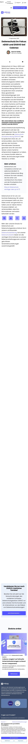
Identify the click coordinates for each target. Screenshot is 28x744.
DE (3, 2)
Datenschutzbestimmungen (19, 722)
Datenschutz (15, 655)
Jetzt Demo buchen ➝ (14, 613)
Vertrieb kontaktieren (10, 2)
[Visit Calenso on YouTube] (22, 61)
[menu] (11, 8)
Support (18, 2)
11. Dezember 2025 (6, 655)
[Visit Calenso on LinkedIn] (9, 61)
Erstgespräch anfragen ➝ (20, 7)
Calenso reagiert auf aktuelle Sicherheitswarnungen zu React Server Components (14, 661)
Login (25, 2)
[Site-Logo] (5, 12)
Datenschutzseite (8, 235)
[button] (4, 722)
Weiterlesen (14, 674)
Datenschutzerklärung (9, 233)
